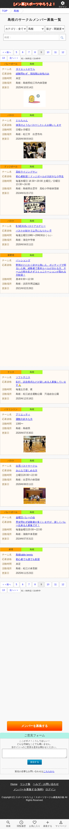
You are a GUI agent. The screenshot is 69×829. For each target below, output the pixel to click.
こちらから (48, 771)
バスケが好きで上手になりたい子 (34, 230)
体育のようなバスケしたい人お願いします (38, 125)
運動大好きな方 (24, 419)
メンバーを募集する (34, 725)
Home (13, 784)
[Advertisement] (34, 331)
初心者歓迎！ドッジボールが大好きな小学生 (40, 176)
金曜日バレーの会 (25, 517)
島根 (16, 10)
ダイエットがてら (25, 69)
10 (48, 52)
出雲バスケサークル (26, 465)
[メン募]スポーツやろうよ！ (35, 4)
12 (63, 52)
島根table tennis (24, 554)
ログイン (63, 4)
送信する (34, 762)
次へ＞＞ (14, 58)
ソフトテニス (23, 377)
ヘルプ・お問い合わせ (46, 784)
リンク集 (25, 784)
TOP (4, 10)
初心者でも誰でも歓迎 (28, 559)
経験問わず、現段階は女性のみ (32, 73)
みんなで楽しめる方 (26, 470)
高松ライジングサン (26, 171)
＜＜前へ (6, 52)
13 (3, 58)
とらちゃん (22, 120)
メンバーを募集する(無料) (28, 789)
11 (55, 52)
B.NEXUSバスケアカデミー (31, 226)
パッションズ (23, 260)
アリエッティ (23, 414)
